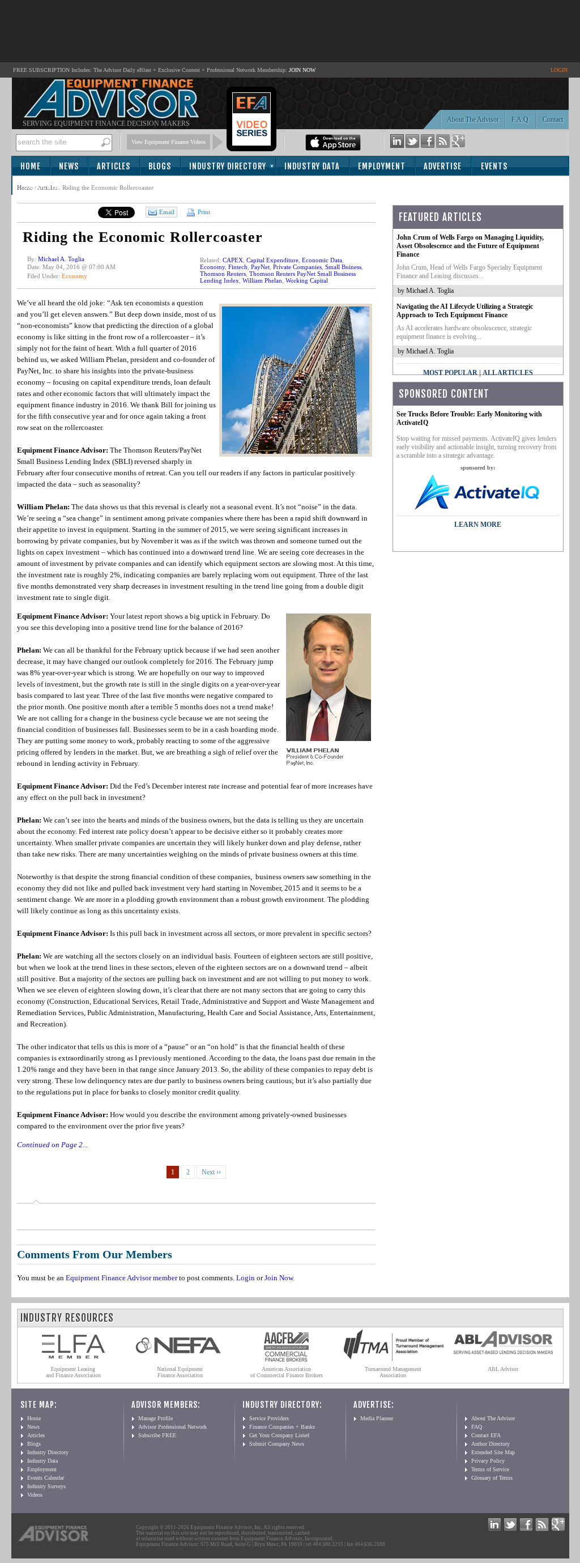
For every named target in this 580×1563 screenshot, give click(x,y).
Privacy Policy (488, 1461)
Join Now (279, 1278)
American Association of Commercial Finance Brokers (286, 1372)
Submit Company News (276, 1444)
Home (30, 166)
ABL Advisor (503, 1369)
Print (203, 211)
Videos (34, 1495)
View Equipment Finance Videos (168, 142)
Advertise (443, 166)
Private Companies (297, 266)
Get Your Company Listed (279, 1435)
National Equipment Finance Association (180, 1372)
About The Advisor (473, 119)
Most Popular (450, 373)
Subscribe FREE (157, 1435)
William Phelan (262, 280)
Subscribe (43, 186)
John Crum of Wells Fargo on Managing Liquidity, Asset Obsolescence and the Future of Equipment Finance (470, 245)
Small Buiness (343, 266)
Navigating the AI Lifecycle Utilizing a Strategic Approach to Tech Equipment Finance (464, 311)
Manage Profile (155, 1418)
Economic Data (322, 260)
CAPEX (233, 260)
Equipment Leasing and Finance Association (73, 1372)
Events (494, 166)
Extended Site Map (493, 1452)
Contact (553, 119)
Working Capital (306, 280)
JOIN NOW (302, 70)
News (69, 166)
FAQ (476, 1427)
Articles (113, 166)
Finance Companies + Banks (282, 1427)
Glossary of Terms (492, 1478)
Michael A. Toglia (61, 258)
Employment (382, 166)
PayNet (260, 266)
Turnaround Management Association (393, 1372)
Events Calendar (45, 1478)
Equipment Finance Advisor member (121, 1278)
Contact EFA (486, 1435)
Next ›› (211, 1172)
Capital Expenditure (272, 260)
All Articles (508, 373)
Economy (74, 275)
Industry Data (312, 166)
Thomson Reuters (223, 273)
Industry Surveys (46, 1486)
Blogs (159, 166)
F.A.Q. (520, 119)
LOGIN (559, 70)
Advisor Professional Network (172, 1427)
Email (166, 211)
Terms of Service (490, 1469)
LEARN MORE (477, 525)
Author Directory (490, 1444)
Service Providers (269, 1418)
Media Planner (376, 1418)
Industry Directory (227, 166)
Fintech (238, 266)
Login (245, 1278)
